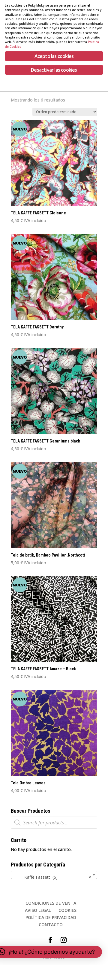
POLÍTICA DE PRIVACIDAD (51, 917)
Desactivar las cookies (54, 70)
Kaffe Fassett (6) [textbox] (52, 877)
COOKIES (67, 910)
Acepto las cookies (54, 56)
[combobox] (54, 875)
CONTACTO (51, 924)
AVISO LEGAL (38, 910)
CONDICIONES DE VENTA (51, 903)
